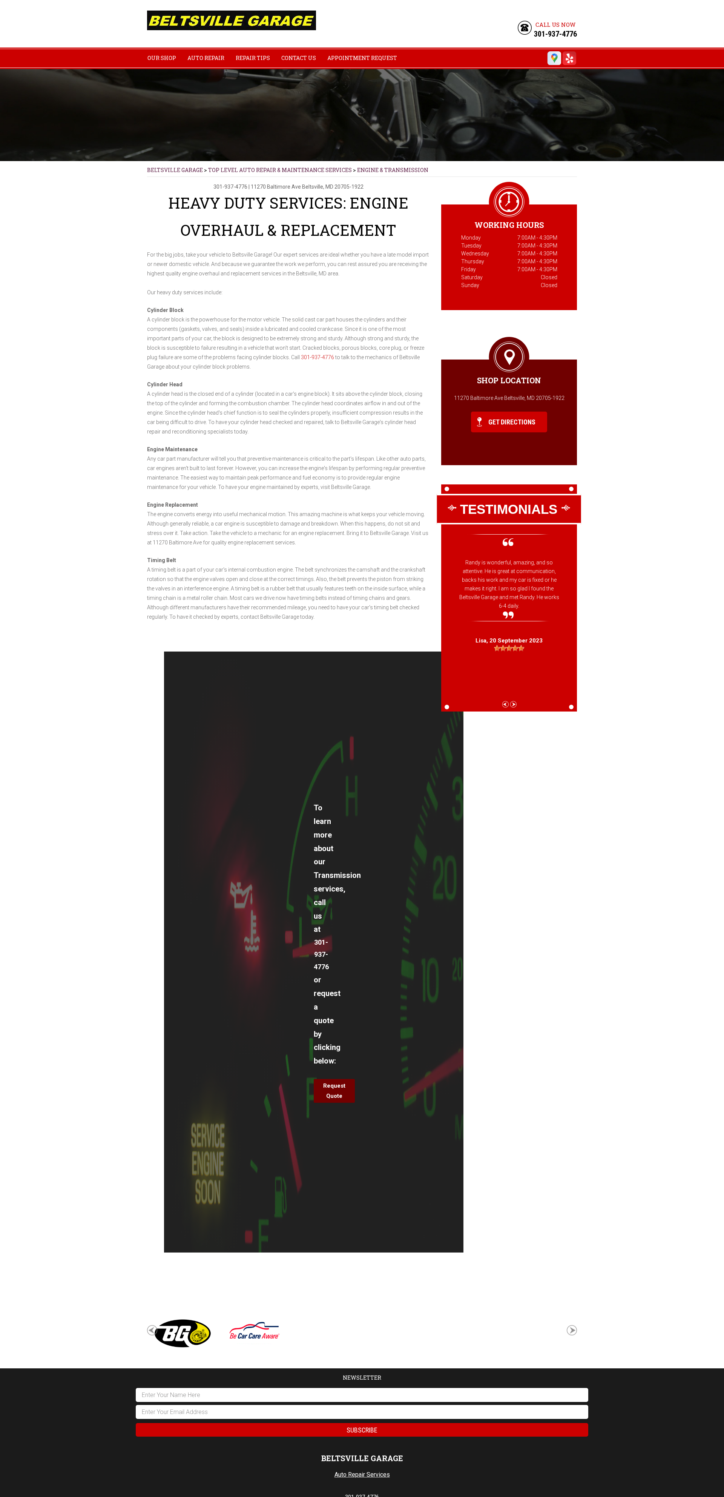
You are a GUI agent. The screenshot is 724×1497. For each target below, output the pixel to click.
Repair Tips (253, 57)
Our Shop (161, 57)
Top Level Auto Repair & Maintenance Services (280, 170)
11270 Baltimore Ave (276, 187)
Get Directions (511, 422)
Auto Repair (205, 57)
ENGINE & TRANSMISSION (392, 170)
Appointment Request (362, 57)
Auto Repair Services (362, 1474)
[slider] (509, 648)
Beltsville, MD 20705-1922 (333, 187)
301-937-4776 (555, 33)
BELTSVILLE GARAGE (175, 170)
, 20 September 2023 (509, 640)
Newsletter (362, 1377)
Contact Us (298, 57)
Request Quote (334, 1090)
